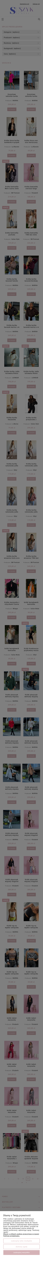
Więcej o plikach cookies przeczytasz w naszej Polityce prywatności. (21, 1235)
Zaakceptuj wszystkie (21, 1252)
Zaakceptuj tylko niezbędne (21, 1241)
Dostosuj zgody (21, 1247)
